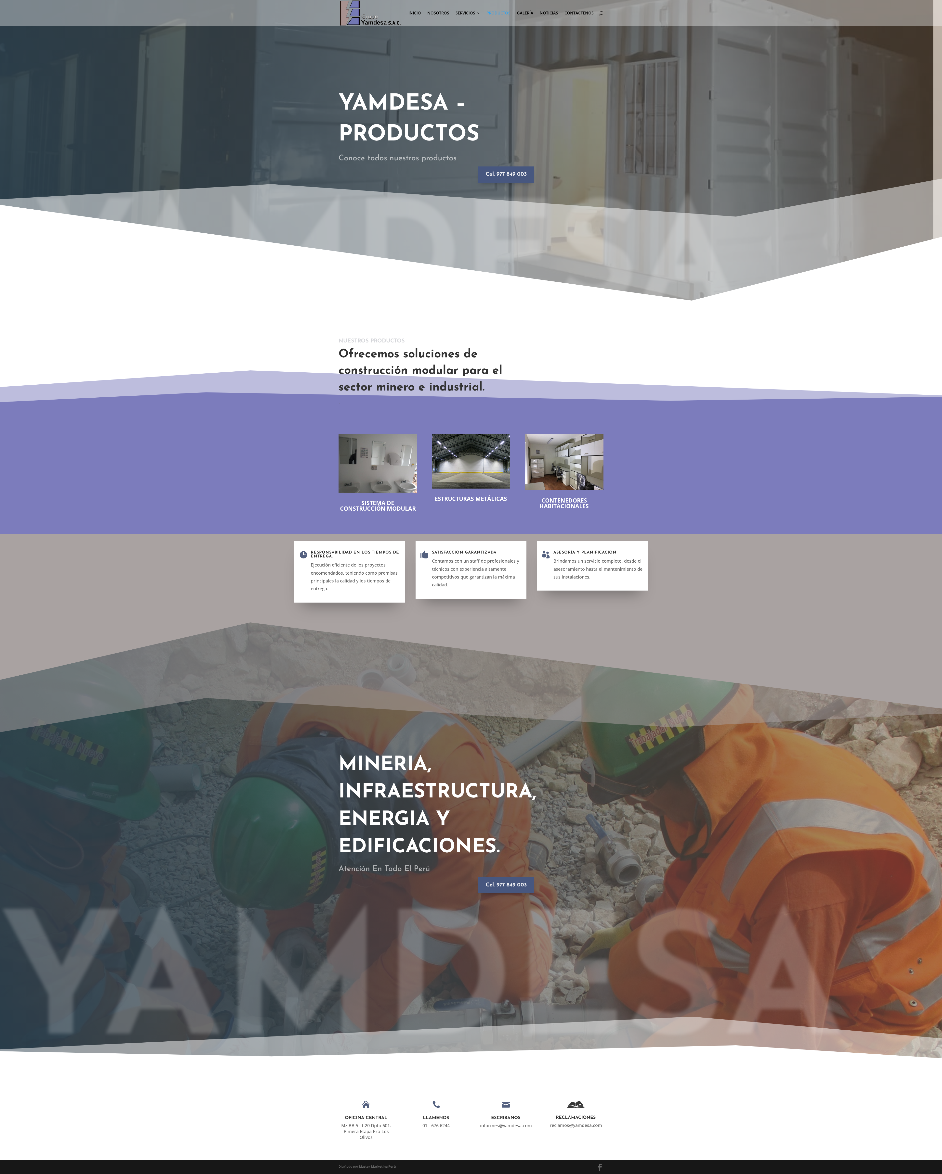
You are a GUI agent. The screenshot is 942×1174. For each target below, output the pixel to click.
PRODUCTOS (498, 13)
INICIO (414, 13)
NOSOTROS (438, 13)
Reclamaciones (576, 1118)
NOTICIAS (549, 13)
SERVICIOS (465, 13)
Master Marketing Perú (377, 1166)
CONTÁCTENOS (579, 13)
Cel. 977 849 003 (506, 174)
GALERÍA (525, 13)
